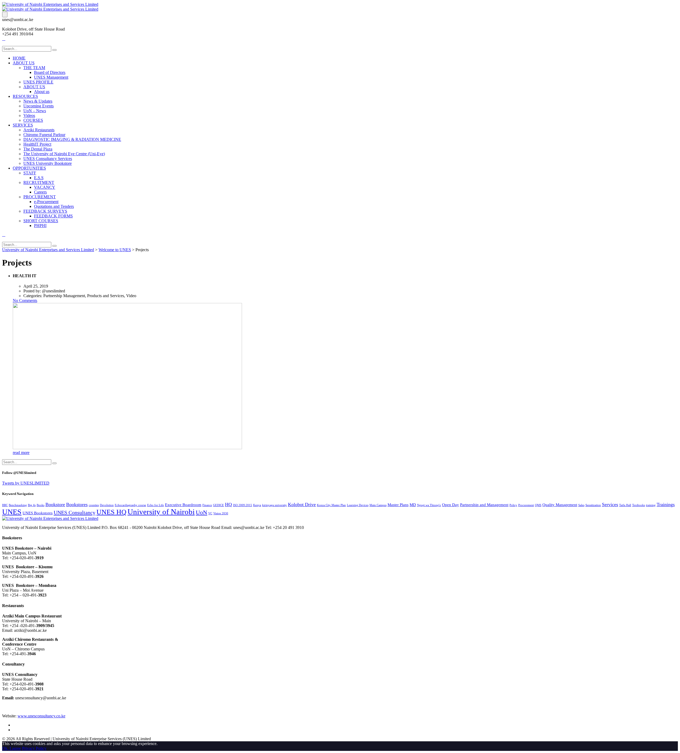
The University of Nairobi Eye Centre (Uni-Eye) (64, 154)
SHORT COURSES (40, 220)
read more (21, 452)
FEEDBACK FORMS (53, 216)
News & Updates (37, 101)
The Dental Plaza (37, 149)
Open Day (450, 505)
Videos (29, 115)
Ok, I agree (11, 748)
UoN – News (34, 110)
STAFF (29, 173)
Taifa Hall (625, 505)
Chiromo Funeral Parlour (44, 134)
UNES (12, 512)
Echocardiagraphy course (130, 505)
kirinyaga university (274, 505)
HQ (228, 504)
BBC (5, 505)
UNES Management (51, 77)
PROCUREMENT (39, 197)
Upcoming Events (38, 106)
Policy (513, 505)
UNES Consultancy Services (47, 158)
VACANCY (44, 187)
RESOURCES (25, 96)
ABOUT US (24, 63)
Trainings (666, 504)
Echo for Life (155, 505)
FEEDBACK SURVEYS (45, 211)
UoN (201, 512)
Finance (207, 505)
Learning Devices (357, 505)
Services (610, 504)
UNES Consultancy (74, 512)
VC (210, 513)
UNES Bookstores (38, 513)
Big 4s (32, 505)
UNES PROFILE (38, 82)
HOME (19, 58)
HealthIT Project (37, 144)
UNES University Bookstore (47, 163)
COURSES (33, 120)
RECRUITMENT (38, 182)
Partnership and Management (484, 505)
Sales (581, 505)
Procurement (526, 505)
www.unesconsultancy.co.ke (41, 716)
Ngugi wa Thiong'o (429, 505)
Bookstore (55, 504)
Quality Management (559, 505)
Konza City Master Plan (331, 505)
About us (41, 91)
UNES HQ (111, 512)
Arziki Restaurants (38, 130)
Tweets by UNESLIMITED (25, 483)
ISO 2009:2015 (242, 505)
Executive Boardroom (183, 505)
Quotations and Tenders (54, 206)
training (651, 505)
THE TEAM (34, 67)
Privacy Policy (34, 748)
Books (40, 505)
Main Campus (377, 505)
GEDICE (218, 505)
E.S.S (39, 177)
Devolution (107, 505)
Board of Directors (49, 72)
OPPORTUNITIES (29, 168)
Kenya (257, 505)
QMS (538, 505)
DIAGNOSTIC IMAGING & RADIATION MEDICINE (72, 139)
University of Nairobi (161, 511)
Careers (40, 192)
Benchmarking (18, 505)
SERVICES (23, 125)
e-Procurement (46, 201)
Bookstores (77, 504)
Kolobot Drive (302, 504)
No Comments (25, 300)
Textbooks (638, 505)
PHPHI (40, 225)
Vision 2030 (220, 513)
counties (94, 505)
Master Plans (398, 505)
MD (413, 505)
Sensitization (593, 505)
